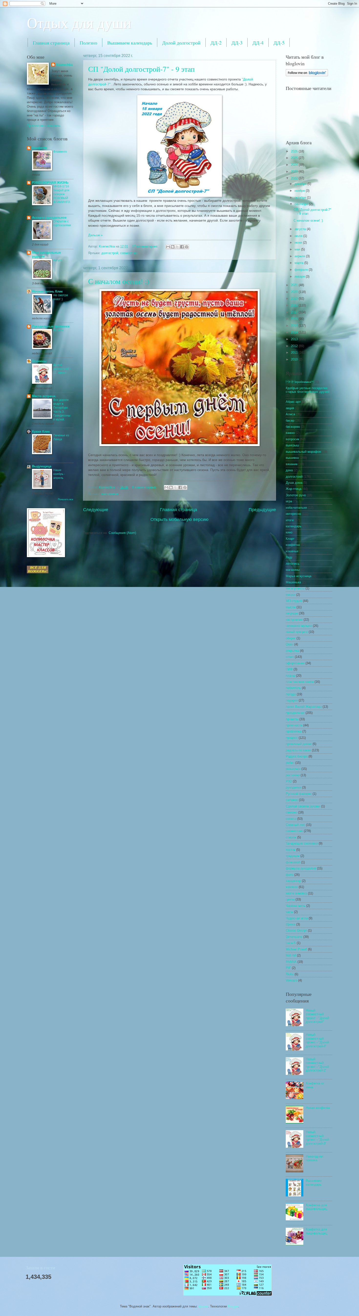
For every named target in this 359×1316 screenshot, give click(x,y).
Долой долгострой (181, 42)
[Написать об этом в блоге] (172, 246)
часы (289, 912)
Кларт (290, 538)
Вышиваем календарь (129, 42)
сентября (302, 204)
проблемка (293, 731)
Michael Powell (296, 949)
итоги (290, 520)
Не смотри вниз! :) (60, 297)
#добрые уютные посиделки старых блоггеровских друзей (307, 390)
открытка (292, 650)
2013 (295, 339)
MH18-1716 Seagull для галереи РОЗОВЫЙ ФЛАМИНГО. (62, 194)
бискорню (293, 426)
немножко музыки (299, 626)
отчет (290, 657)
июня (299, 242)
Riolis (290, 974)
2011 (295, 352)
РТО (289, 781)
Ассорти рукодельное (49, 217)
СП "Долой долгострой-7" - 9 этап (141, 69)
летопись (292, 563)
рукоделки (293, 787)
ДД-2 (216, 42)
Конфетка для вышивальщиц (316, 1207)
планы (290, 675)
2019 (295, 298)
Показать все (65, 499)
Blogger (233, 1306)
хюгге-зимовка (296, 893)
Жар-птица (293, 489)
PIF (288, 968)
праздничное (295, 713)
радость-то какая (298, 750)
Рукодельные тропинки (50, 326)
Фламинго (60, 151)
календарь (293, 526)
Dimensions (294, 937)
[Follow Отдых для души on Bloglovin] (307, 75)
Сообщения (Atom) (122, 533)
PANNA (291, 962)
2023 (295, 171)
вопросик (292, 439)
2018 (295, 305)
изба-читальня (296, 507)
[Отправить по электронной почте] (168, 246)
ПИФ (289, 669)
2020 (295, 292)
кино (289, 532)
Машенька (293, 582)
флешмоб (293, 862)
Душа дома (294, 482)
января (300, 276)
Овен (289, 644)
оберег (291, 638)
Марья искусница (298, 576)
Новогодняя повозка (314, 1158)
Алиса (290, 414)
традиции (292, 856)
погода (291, 694)
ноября (300, 190)
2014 (295, 332)
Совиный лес (295, 825)
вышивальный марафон (303, 451)
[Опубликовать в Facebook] (182, 246)
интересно (293, 514)
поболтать (293, 688)
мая (298, 249)
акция (290, 408)
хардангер (293, 881)
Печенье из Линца (61, 437)
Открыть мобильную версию (179, 519)
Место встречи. (44, 396)
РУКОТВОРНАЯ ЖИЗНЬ (50, 182)
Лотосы (58, 330)
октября (301, 197)
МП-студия (294, 601)
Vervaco (291, 980)
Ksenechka (64, 65)
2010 (295, 359)
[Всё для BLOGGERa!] (37, 572)
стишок (291, 837)
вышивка (292, 458)
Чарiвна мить (295, 906)
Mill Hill (291, 955)
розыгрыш (293, 769)
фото (289, 875)
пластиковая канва (300, 682)
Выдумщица (41, 466)
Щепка (290, 924)
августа (301, 229)
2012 (295, 346)
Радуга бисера (296, 756)
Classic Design (296, 930)
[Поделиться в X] (177, 246)
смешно (291, 812)
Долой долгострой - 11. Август (62, 368)
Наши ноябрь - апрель (59, 474)
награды (292, 613)
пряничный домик (299, 744)
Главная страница (51, 42)
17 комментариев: (145, 246)
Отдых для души (79, 22)
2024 (295, 165)
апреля (300, 256)
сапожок (292, 800)
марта (299, 263)
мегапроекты (295, 588)
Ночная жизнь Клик (47, 291)
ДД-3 (237, 42)
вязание (291, 464)
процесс (292, 738)
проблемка (300, 382)
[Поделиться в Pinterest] (186, 246)
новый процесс (297, 632)
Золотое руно (296, 495)
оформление (295, 663)
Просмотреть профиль (43, 125)
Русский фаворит (299, 794)
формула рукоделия (301, 868)
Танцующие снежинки (302, 843)
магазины (293, 570)
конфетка (293, 545)
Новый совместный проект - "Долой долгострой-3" (317, 1137)
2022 (295, 178)
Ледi (289, 557)
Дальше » (95, 235)
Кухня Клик (41, 431)
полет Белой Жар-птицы (304, 707)
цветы (290, 899)
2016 (295, 319)
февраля (302, 269)
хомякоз (292, 887)
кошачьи (292, 551)
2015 (295, 325)
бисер (290, 420)
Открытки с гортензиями (62, 223)
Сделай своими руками (303, 806)
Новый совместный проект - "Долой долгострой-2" (317, 1064)
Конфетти (39, 148)
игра (289, 501)
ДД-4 (258, 42)
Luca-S (291, 943)
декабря (301, 184)
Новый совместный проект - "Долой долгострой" (317, 1016)
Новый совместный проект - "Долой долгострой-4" (317, 1040)
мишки (290, 594)
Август (57, 260)
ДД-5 (279, 42)
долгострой (109, 253)
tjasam (203, 1306)
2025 (295, 158)
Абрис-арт (293, 402)
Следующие (95, 509)
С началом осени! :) (118, 281)
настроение (109, 494)
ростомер (293, 775)
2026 (295, 151)
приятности (294, 725)
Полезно (88, 42)
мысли (291, 607)
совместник (128, 253)
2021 (295, 285)
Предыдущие (262, 509)
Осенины (39, 361)
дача (289, 470)
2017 (295, 312)
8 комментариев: (145, 487)
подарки (292, 700)
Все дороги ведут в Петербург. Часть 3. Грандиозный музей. (61, 409)
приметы (292, 719)
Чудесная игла (297, 918)
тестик (290, 850)
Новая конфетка (318, 1108)
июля (299, 236)
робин (290, 763)
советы (291, 819)
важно (290, 433)
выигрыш (292, 445)
